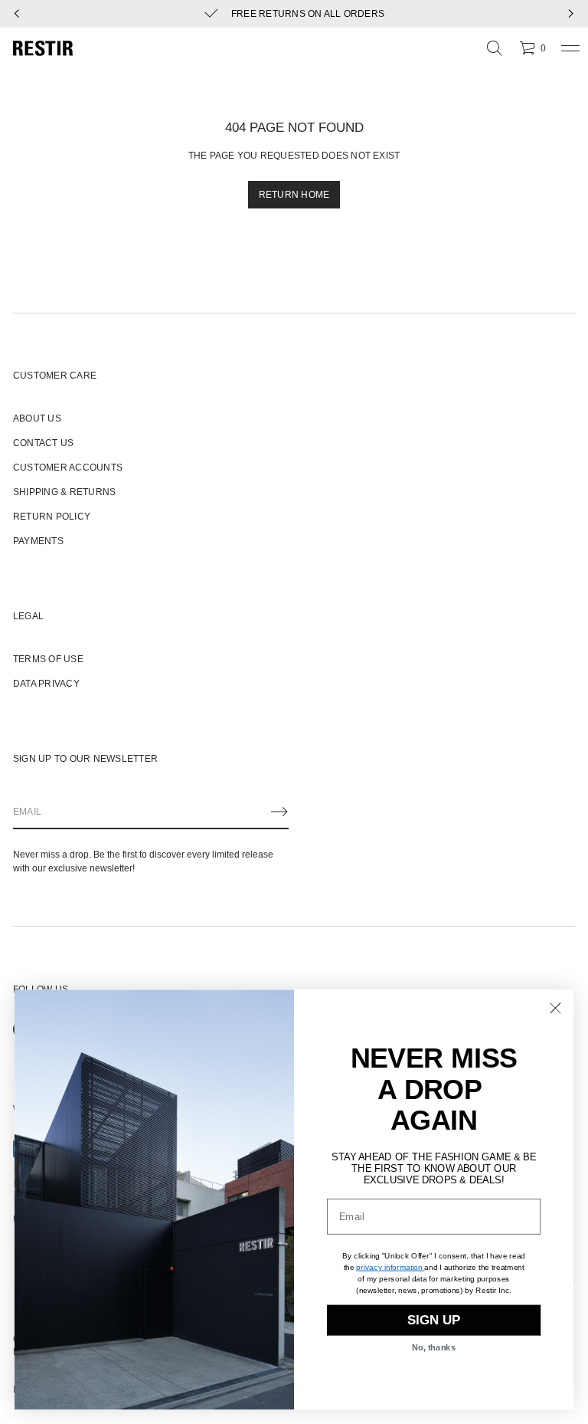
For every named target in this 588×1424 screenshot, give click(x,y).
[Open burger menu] (570, 48)
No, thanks (434, 1348)
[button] (494, 48)
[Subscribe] (279, 811)
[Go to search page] (494, 48)
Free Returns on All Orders (307, 13)
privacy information (389, 1266)
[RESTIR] (43, 48)
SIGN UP (433, 1320)
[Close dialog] (555, 1008)
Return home (294, 194)
